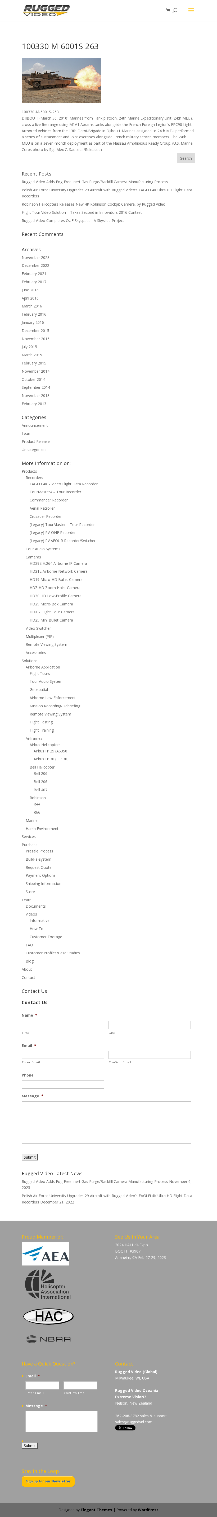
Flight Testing (41, 721)
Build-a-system (38, 859)
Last (112, 1033)
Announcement (35, 425)
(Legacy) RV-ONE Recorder (53, 532)
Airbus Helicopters (45, 744)
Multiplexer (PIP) (40, 636)
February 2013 (34, 403)
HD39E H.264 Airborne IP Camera (58, 563)
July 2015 (29, 346)
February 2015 (34, 363)
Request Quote (39, 867)
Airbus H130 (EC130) (51, 758)
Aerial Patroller (42, 508)
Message (32, 1096)
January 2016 (33, 322)
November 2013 (35, 395)
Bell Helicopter (42, 767)
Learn (26, 433)
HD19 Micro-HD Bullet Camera (56, 579)
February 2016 (34, 314)
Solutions (30, 660)
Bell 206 (40, 773)
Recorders (34, 477)
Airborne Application (43, 667)
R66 (37, 812)
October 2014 (33, 379)
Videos (31, 914)
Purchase (30, 844)
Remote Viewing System (46, 644)
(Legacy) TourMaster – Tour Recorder (62, 524)
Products (29, 471)
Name (29, 1015)
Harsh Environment (42, 828)
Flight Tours (40, 673)
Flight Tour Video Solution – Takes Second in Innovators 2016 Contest (82, 212)
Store (30, 891)
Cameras (33, 557)
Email (29, 1045)
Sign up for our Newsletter (48, 1481)
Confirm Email (120, 1062)
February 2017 (34, 281)
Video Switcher (38, 628)
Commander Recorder (49, 499)
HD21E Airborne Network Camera (59, 571)
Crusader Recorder (46, 516)
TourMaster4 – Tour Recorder (55, 491)
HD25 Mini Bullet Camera (51, 620)
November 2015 (35, 338)
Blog (30, 961)
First (25, 1033)
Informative (39, 920)
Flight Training (42, 730)
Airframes (34, 738)
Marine (32, 820)
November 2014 (35, 371)
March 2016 (32, 306)
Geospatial (39, 689)
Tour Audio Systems (43, 548)
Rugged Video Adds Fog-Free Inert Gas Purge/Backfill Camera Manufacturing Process (95, 181)
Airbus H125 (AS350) (51, 750)
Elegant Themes (96, 1509)
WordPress (148, 1509)
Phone (28, 1075)
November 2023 (35, 257)
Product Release (36, 441)
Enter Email (31, 1062)
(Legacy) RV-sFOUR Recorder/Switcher (63, 540)
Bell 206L (41, 781)
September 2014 (36, 387)
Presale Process (39, 851)
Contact (28, 977)
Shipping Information (43, 883)
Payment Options (41, 875)
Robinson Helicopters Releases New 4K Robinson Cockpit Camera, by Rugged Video (93, 204)
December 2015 (35, 330)
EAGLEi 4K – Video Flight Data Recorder (64, 483)
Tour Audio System (46, 681)
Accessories (36, 652)
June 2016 (30, 289)
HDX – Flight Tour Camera (52, 611)
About (27, 969)
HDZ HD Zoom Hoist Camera (55, 587)
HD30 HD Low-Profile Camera (56, 595)
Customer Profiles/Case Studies (53, 952)
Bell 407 (40, 789)
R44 (37, 804)
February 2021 (34, 273)
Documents (36, 906)
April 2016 (30, 298)
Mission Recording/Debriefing (55, 705)
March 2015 (32, 354)
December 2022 (35, 265)
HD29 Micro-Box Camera (51, 603)
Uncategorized (34, 449)
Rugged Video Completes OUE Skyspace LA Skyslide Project (73, 220)
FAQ (29, 944)
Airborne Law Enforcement (53, 697)
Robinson (38, 797)
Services (29, 836)
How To (36, 928)
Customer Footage (46, 936)
